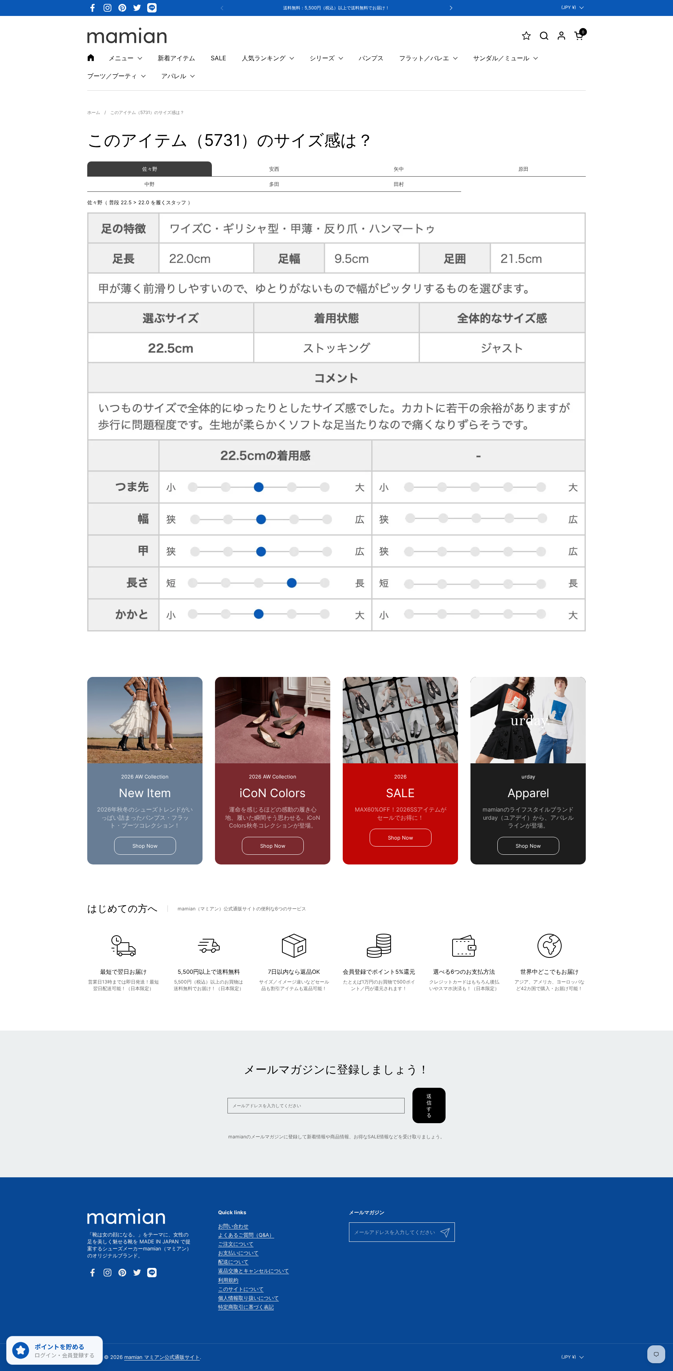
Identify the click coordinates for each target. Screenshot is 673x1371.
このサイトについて (241, 1289)
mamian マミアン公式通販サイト (162, 1357)
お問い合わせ (233, 1226)
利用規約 (228, 1280)
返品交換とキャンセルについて (253, 1271)
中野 (149, 184)
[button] (544, 35)
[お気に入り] (526, 35)
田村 (399, 184)
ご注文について (236, 1244)
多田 (274, 184)
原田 (523, 169)
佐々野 (149, 169)
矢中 (399, 169)
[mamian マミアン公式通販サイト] (127, 35)
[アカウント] (561, 35)
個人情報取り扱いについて (248, 1298)
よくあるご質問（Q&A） (246, 1235)
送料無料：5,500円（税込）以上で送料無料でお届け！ (336, 8)
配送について (233, 1262)
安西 (274, 169)
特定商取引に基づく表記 (246, 1307)
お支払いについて (238, 1253)
